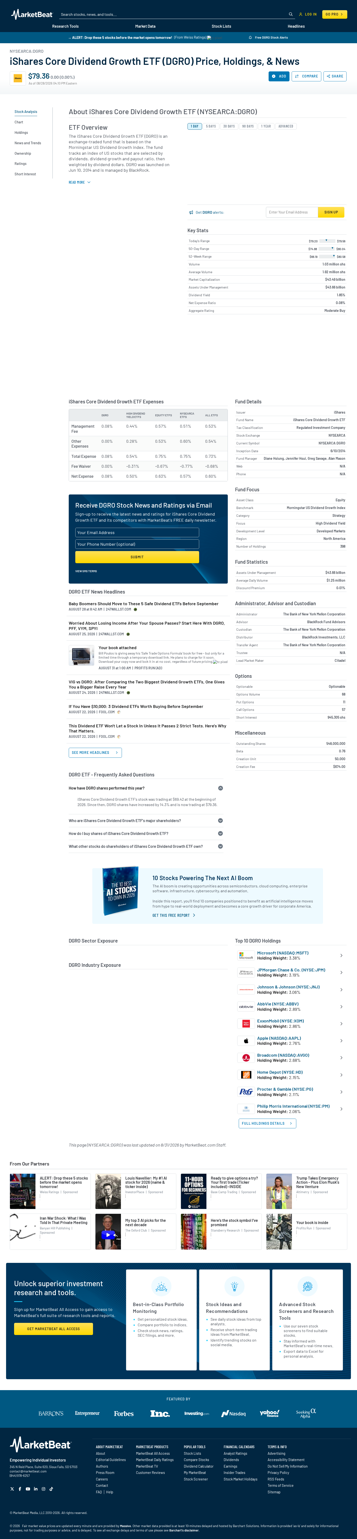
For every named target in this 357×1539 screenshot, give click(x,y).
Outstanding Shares (251, 743)
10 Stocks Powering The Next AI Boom (203, 877)
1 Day (195, 126)
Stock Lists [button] (221, 26)
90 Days (248, 126)
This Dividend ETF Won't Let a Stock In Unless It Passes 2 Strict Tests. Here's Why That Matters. (147, 728)
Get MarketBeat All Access (53, 1329)
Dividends (231, 1459)
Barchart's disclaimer (184, 1530)
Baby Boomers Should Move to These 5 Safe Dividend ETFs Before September (144, 603)
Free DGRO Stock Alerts (271, 37)
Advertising (276, 1453)
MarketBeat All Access (153, 1453)
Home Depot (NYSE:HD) (280, 1072)
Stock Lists (192, 1453)
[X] (13, 1489)
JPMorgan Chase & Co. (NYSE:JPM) (291, 969)
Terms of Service (281, 1485)
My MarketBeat (195, 1472)
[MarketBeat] (32, 14)
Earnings (230, 1466)
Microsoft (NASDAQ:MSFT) (282, 952)
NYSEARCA (337, 435)
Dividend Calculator (198, 1466)
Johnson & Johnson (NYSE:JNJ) (288, 986)
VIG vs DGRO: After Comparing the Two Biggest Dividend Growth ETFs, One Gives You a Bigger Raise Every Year (147, 684)
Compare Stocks (196, 1459)
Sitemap (274, 1492)
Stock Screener (196, 1479)
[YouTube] (29, 1489)
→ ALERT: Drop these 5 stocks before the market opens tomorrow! (120, 37)
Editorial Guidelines (111, 1459)
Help (109, 1492)
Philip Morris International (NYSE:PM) (293, 1106)
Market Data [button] (145, 26)
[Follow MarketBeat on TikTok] (52, 1489)
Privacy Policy (278, 1472)
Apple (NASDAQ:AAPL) (279, 1038)
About (100, 1453)
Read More (77, 182)
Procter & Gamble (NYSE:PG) (285, 1089)
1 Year (266, 126)
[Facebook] (20, 1489)
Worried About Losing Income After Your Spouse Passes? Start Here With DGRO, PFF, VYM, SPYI (147, 626)
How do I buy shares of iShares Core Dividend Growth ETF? (118, 833)
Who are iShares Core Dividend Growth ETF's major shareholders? (125, 820)
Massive (125, 1526)
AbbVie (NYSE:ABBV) (277, 1003)
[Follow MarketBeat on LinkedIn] (36, 1489)
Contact (102, 1485)
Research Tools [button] (65, 26)
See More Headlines (91, 752)
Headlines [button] (296, 26)
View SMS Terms (86, 571)
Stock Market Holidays (240, 1479)
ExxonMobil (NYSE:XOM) (280, 1020)
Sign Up (331, 212)
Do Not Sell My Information (288, 1466)
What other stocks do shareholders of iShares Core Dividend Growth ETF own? (136, 846)
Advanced (286, 126)
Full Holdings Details (263, 1123)
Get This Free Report (171, 915)
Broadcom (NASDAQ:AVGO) (283, 1055)
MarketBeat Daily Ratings (155, 1459)
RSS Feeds (276, 1479)
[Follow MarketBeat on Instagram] (44, 1489)
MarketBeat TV (147, 1466)
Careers (102, 1479)
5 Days (211, 126)
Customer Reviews (150, 1472)
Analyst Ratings (235, 1453)
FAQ (99, 1492)
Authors (102, 1466)
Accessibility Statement (286, 1459)
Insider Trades (234, 1472)
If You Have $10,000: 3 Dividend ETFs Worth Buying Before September (136, 706)
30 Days (229, 126)
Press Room (105, 1472)
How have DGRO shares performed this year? (106, 788)
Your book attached (117, 647)
